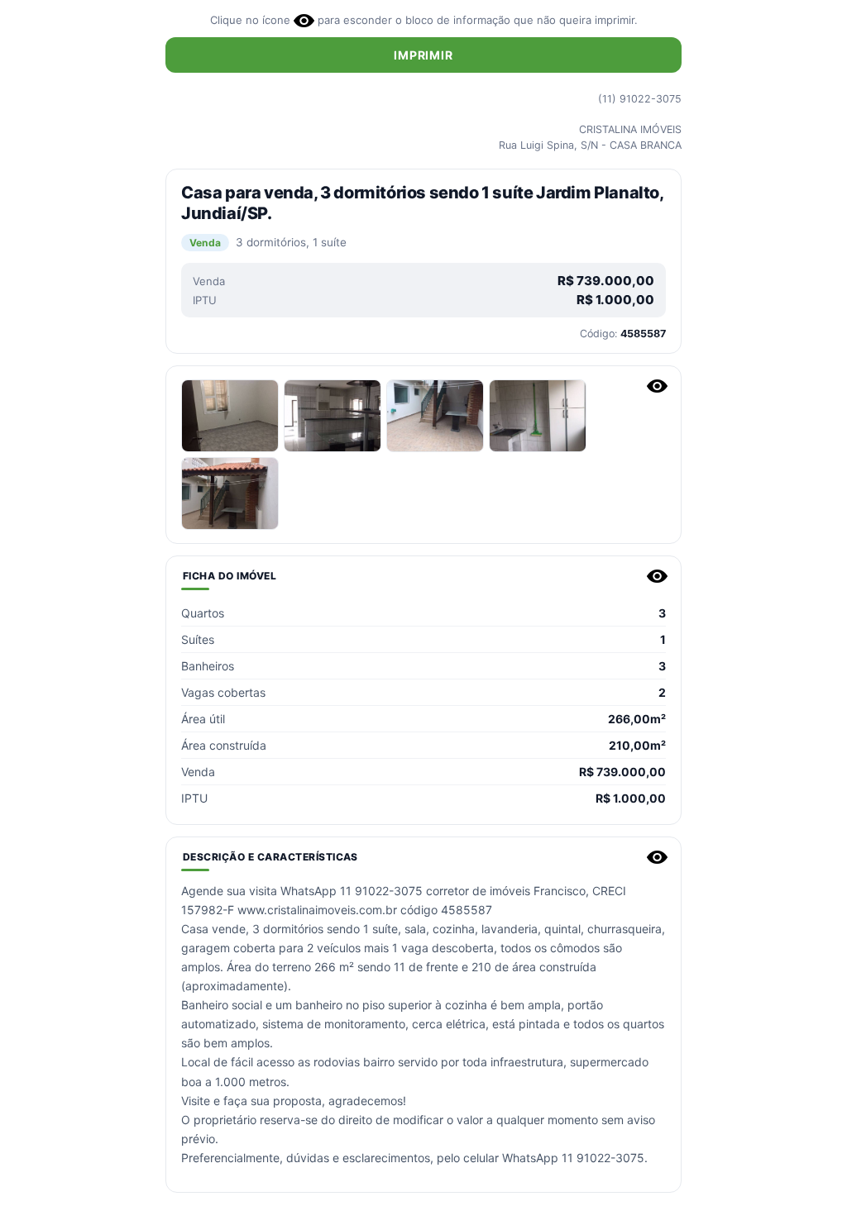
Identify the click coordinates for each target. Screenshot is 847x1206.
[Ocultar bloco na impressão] (657, 386)
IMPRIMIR (423, 55)
